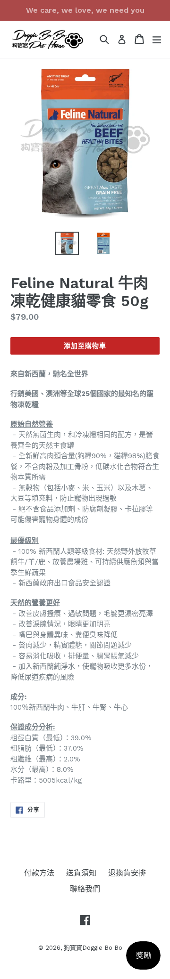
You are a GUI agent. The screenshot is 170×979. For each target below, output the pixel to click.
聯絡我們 (85, 888)
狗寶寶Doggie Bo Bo (93, 947)
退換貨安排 (127, 872)
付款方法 (39, 872)
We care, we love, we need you (85, 10)
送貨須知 (81, 872)
